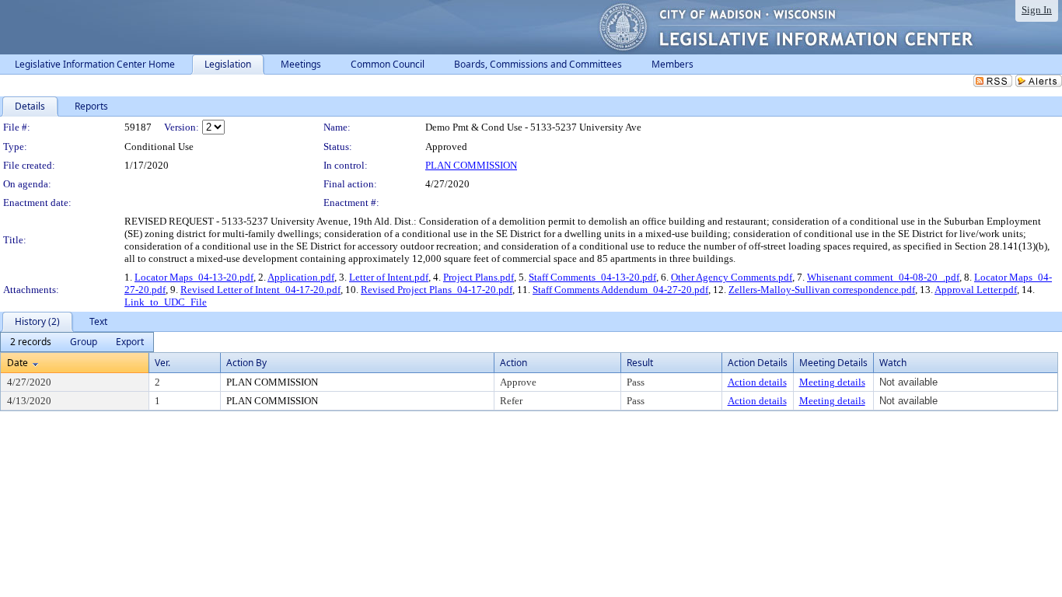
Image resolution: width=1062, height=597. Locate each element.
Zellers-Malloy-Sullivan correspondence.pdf (821, 289)
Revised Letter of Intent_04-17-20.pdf (260, 289)
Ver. (162, 362)
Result (640, 362)
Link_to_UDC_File (165, 302)
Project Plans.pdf (478, 277)
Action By (246, 362)
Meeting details (832, 382)
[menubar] (77, 342)
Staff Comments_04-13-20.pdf (592, 277)
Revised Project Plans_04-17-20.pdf (436, 289)
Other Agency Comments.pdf (731, 277)
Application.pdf (300, 277)
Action (513, 362)
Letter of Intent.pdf (388, 277)
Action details (757, 382)
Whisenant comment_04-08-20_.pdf (883, 277)
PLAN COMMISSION (471, 165)
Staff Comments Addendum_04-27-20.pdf (620, 289)
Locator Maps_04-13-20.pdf (193, 277)
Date (17, 362)
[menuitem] (31, 342)
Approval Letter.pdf (975, 289)
